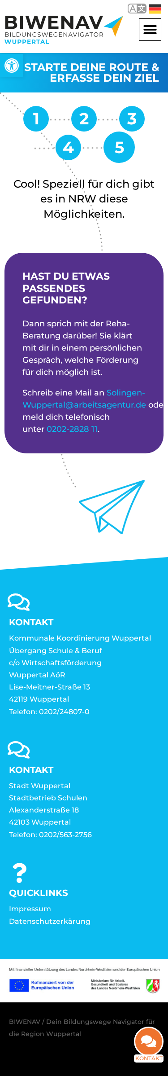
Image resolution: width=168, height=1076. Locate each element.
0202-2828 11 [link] (72, 429)
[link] (11, 65)
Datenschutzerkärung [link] (49, 921)
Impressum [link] (30, 909)
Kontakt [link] (149, 1058)
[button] (150, 29)
